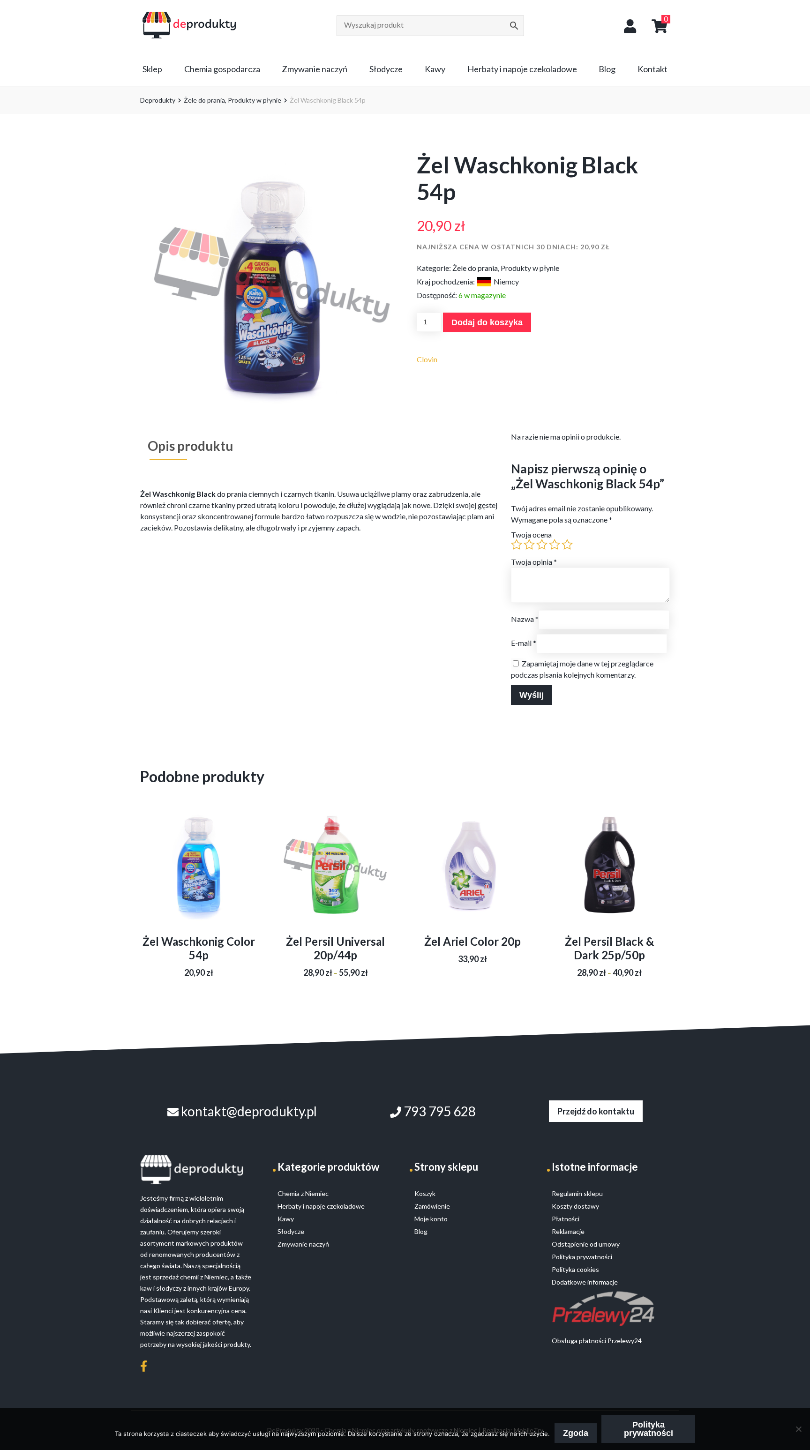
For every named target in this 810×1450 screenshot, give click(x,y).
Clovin (427, 359)
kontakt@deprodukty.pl (248, 1111)
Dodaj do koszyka (487, 322)
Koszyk (424, 1193)
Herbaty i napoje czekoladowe (522, 69)
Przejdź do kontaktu (595, 1111)
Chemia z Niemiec (303, 1193)
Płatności (565, 1219)
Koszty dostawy (575, 1206)
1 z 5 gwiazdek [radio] (516, 544)
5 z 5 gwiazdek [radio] (567, 544)
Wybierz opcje (335, 876)
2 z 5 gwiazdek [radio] (529, 544)
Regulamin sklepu (577, 1193)
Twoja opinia (534, 561)
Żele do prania (204, 100)
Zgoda (575, 1433)
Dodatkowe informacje (585, 1282)
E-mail (523, 642)
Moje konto (431, 1219)
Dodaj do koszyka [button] (199, 876)
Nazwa (525, 618)
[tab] (190, 445)
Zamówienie (432, 1206)
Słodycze (386, 69)
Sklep (152, 69)
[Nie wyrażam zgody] (798, 1429)
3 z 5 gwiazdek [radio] (542, 544)
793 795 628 (438, 1111)
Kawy (435, 69)
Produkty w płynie (254, 100)
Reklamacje (568, 1231)
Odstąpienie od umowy (586, 1244)
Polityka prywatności (648, 1429)
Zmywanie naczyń (314, 69)
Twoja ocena (531, 534)
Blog (607, 69)
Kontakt (653, 69)
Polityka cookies (575, 1269)
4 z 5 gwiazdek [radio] (554, 544)
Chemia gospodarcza (222, 69)
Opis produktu (190, 446)
